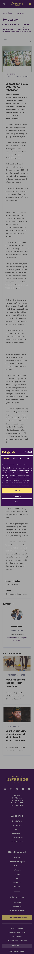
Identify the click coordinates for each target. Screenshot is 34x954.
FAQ (17, 878)
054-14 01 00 (18, 800)
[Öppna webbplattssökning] (4, 4)
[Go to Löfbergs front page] (17, 5)
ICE (16, 829)
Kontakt (17, 857)
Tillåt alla (17, 490)
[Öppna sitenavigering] (30, 4)
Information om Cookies (17, 932)
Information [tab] (17, 458)
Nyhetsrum (17, 882)
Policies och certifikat (17, 910)
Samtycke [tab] (6, 458)
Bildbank (17, 886)
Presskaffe (16, 833)
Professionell (17, 870)
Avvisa (17, 502)
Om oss (17, 874)
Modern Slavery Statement (17, 941)
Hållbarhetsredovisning (18, 917)
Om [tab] (28, 458)
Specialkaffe (16, 838)
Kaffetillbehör (16, 842)
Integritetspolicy (17, 928)
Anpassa (16, 496)
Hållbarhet (17, 902)
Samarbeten (17, 906)
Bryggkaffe (16, 821)
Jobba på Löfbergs (16, 862)
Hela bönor (16, 825)
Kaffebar (17, 866)
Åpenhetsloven (17, 936)
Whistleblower (17, 946)
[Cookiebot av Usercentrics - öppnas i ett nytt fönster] (24, 452)
